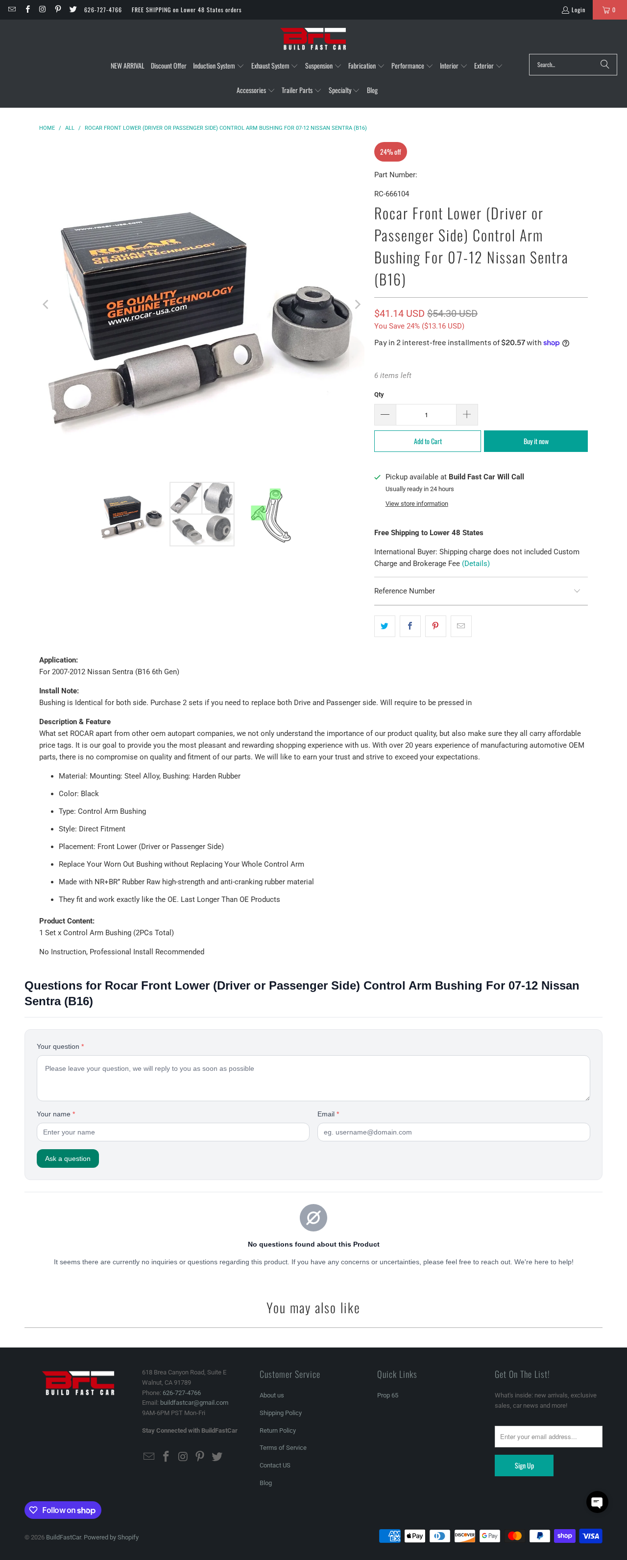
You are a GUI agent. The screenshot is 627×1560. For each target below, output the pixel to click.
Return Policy (278, 1430)
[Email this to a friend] (461, 626)
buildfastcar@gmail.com (194, 1402)
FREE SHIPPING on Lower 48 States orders (186, 9)
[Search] (605, 64)
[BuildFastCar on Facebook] (27, 9)
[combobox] (573, 64)
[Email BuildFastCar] (11, 9)
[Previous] (46, 304)
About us (272, 1395)
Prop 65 (387, 1395)
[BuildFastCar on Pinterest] (57, 9)
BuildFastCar (63, 1537)
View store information (417, 503)
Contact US (275, 1465)
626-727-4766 (103, 9)
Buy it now (536, 441)
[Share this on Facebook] (410, 626)
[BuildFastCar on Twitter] (73, 9)
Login (578, 9)
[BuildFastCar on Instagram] (42, 9)
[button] (218, 66)
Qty (379, 394)
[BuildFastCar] (313, 39)
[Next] (357, 304)
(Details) (476, 563)
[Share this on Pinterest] (435, 626)
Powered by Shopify (111, 1537)
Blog (266, 1483)
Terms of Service (283, 1447)
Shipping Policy (281, 1413)
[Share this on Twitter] (384, 626)
